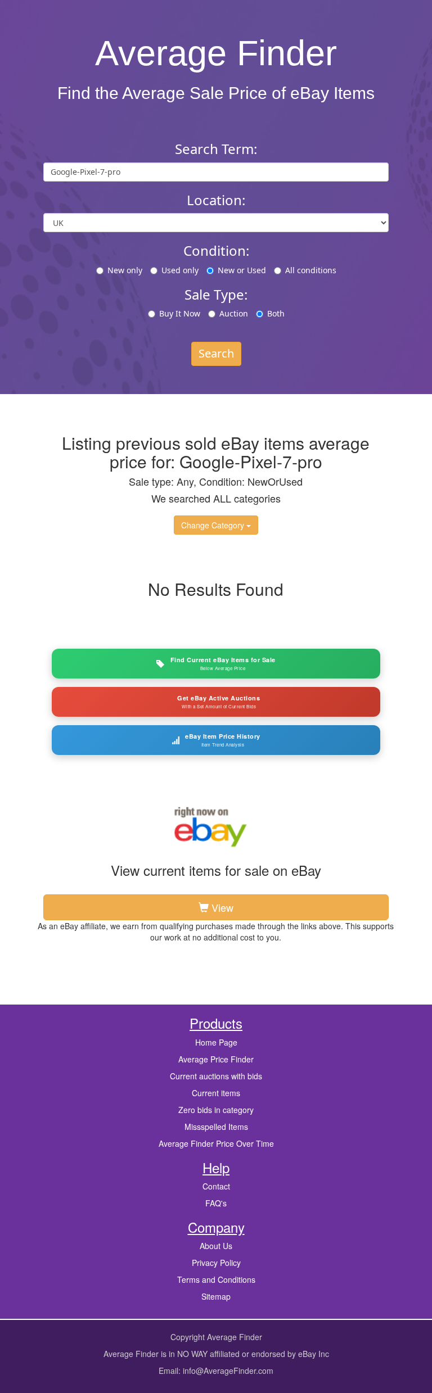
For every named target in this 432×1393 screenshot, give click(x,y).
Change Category (213, 525)
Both (276, 313)
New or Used (242, 270)
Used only (180, 270)
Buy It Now (179, 313)
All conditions (310, 270)
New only (124, 270)
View (221, 907)
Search (216, 353)
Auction (233, 313)
